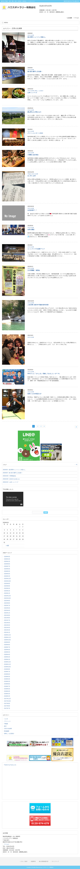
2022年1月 (7, 613)
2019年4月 (7, 679)
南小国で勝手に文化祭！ (35, 71)
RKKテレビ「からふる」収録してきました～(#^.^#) (44, 373)
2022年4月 (7, 610)
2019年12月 (7, 662)
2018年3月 (7, 693)
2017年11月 (7, 698)
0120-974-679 (45, 6)
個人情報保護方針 (43, 861)
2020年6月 (7, 649)
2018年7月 (7, 686)
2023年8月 (7, 586)
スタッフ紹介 (24, 861)
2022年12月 (7, 595)
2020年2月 (7, 659)
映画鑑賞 (6, 731)
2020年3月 (7, 657)
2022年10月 (7, 598)
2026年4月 (7, 559)
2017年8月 (7, 706)
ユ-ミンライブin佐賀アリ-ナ (36, 249)
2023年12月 (7, 578)
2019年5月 (7, 676)
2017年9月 (7, 703)
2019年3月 (7, 681)
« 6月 (7, 545)
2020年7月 (7, 647)
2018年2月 (7, 696)
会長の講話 (31, 229)
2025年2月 (7, 561)
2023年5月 (7, 588)
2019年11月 (7, 664)
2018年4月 (7, 691)
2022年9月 (7, 600)
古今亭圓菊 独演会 (34, 270)
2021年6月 (7, 622)
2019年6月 (7, 674)
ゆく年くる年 (32, 176)
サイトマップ (55, 861)
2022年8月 (7, 603)
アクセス (76, 17)
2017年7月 (7, 708)
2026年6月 (7, 556)
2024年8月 (7, 564)
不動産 (29, 174)
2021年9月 (7, 615)
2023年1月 (7, 593)
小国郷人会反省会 (33, 154)
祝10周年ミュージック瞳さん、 (37, 37)
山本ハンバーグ (32, 92)
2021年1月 (7, 632)
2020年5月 (7, 652)
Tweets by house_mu (10, 765)
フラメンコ (7, 721)
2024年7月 (7, 566)
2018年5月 (7, 689)
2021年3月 (7, 630)
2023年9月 (7, 583)
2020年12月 (7, 635)
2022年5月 (7, 608)
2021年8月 (7, 617)
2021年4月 (7, 627)
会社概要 (69, 17)
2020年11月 (7, 637)
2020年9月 (7, 642)
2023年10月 (7, 581)
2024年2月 (7, 576)
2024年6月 (7, 569)
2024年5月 (7, 571)
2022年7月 (7, 605)
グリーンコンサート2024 (35, 133)
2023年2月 (7, 591)
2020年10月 (7, 640)
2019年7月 (7, 671)
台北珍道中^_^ (32, 210)
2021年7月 (7, 620)
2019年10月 (7, 666)
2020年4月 (7, 654)
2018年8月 (7, 684)
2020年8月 (7, 644)
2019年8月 (7, 669)
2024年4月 (7, 573)
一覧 (76, 464)
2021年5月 (7, 625)
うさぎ (6, 719)
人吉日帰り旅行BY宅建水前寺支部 (38, 304)
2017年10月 (7, 701)
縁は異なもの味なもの (34, 112)
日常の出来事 (31, 35)
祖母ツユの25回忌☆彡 (34, 393)
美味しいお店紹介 (39, 90)
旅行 (5, 726)
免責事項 (33, 861)
